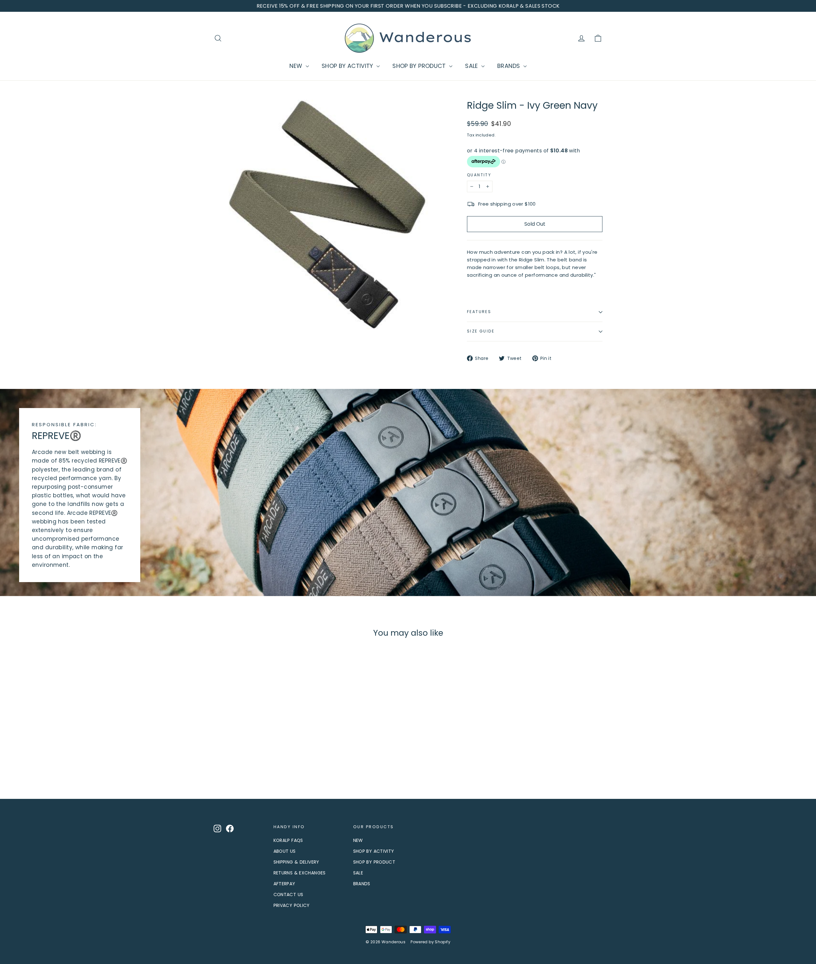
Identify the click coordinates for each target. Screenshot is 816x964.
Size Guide (480, 331)
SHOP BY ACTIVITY (348, 66)
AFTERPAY (284, 883)
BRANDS (509, 66)
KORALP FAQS (288, 840)
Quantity (479, 175)
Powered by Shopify (430, 942)
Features (479, 311)
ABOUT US (284, 851)
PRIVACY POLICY (291, 905)
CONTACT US (288, 894)
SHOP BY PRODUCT (420, 66)
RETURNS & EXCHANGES (299, 873)
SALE (472, 66)
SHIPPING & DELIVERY (296, 862)
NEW (296, 66)
